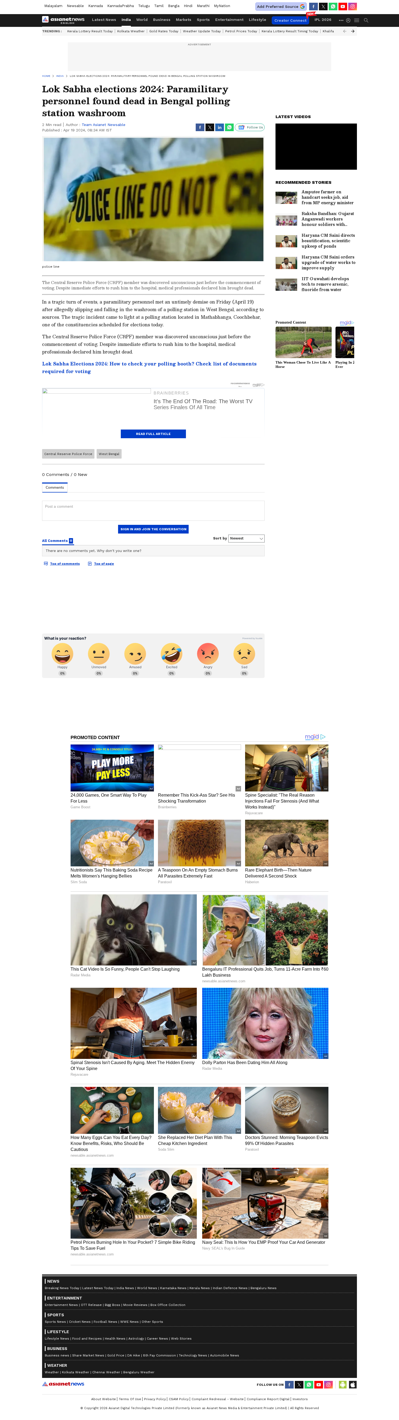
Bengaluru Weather (138, 1372)
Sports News (55, 1322)
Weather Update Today (202, 31)
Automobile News (224, 1355)
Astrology (136, 1338)
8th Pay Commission (159, 1355)
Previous (345, 31)
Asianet (63, 1384)
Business (161, 19)
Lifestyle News (57, 1338)
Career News (157, 1338)
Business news (57, 1355)
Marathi (203, 6)
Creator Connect (290, 20)
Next (353, 31)
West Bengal (109, 454)
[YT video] (342, 6)
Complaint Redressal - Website (218, 1399)
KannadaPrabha (120, 6)
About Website (103, 1399)
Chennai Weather (106, 1372)
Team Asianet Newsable (103, 124)
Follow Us (255, 127)
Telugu (144, 6)
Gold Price (115, 1355)
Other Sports (152, 1322)
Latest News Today (97, 1288)
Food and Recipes (87, 1338)
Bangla (173, 6)
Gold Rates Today (163, 31)
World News (147, 1288)
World (142, 19)
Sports (203, 19)
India (126, 19)
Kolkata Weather (131, 31)
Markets (183, 19)
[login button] (349, 20)
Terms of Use (130, 1399)
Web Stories (181, 1338)
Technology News (193, 1355)
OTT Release (91, 1305)
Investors (300, 1399)
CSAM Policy (179, 1399)
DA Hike (133, 1355)
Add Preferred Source (277, 6)
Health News (115, 1338)
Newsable (75, 6)
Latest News (104, 19)
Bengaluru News (264, 1288)
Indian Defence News (230, 1288)
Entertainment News (61, 1305)
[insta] (352, 6)
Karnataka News (173, 1288)
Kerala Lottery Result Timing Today (290, 31)
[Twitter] (323, 6)
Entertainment (229, 19)
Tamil (159, 6)
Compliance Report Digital (268, 1399)
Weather (52, 1372)
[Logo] (65, 20)
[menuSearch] (366, 20)
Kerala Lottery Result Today (90, 31)
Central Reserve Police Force (68, 454)
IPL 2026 (323, 19)
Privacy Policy (155, 1399)
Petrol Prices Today (241, 31)
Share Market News (88, 1355)
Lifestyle (257, 19)
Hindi (188, 6)
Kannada (95, 6)
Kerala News (199, 1288)
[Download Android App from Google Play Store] (342, 1385)
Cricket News (80, 1322)
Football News (105, 1322)
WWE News (129, 1322)
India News (125, 1288)
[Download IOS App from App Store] (352, 1385)
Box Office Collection (167, 1305)
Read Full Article (153, 434)
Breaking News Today (62, 1288)
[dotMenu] (341, 20)
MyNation (222, 6)
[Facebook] (313, 6)
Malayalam (53, 6)
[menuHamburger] (357, 20)
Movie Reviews (135, 1305)
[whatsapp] (333, 6)
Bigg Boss (112, 1305)
